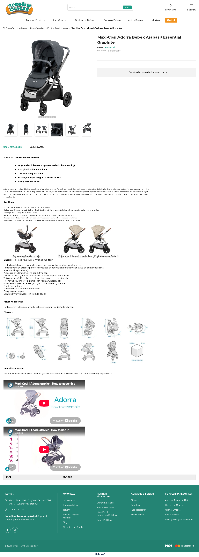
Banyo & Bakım (112, 20)
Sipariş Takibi (137, 514)
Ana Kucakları (172, 514)
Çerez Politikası (104, 520)
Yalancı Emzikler (173, 510)
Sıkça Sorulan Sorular (73, 527)
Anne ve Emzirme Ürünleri (178, 500)
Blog (65, 522)
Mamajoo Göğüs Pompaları (179, 519)
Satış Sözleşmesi (105, 507)
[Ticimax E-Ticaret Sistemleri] (99, 554)
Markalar (156, 20)
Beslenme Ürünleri (85, 20)
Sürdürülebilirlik (70, 505)
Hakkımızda (69, 500)
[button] (41, 117)
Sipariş (134, 500)
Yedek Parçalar (136, 20)
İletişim (66, 510)
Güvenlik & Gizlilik (105, 502)
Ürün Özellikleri (12, 147)
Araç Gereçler (60, 20)
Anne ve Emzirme (36, 20)
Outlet (171, 20)
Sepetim (135, 505)
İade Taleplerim (138, 510)
